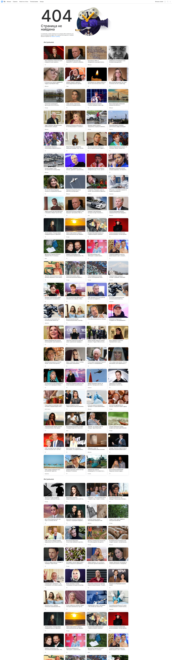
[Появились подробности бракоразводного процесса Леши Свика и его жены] (54, 508)
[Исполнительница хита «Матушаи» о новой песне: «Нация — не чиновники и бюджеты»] (97, 250)
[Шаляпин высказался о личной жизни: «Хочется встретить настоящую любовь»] (54, 357)
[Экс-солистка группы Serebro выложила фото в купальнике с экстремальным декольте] (118, 594)
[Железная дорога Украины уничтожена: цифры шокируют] (118, 121)
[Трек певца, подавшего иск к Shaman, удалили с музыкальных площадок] (75, 164)
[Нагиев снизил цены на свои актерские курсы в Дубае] (54, 594)
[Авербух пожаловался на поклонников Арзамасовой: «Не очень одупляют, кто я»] (75, 250)
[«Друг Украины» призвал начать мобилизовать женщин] (54, 121)
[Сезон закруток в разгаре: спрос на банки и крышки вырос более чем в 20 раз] (54, 400)
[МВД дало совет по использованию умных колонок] (97, 443)
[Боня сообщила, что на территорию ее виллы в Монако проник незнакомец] (75, 400)
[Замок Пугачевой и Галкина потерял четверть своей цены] (54, 551)
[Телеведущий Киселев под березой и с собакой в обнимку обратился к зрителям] (75, 56)
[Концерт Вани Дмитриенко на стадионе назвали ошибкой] (97, 228)
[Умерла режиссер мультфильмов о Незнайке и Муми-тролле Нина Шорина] (54, 207)
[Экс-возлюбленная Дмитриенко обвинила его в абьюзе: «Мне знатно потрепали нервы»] (75, 293)
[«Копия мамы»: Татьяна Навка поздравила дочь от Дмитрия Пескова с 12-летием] (54, 228)
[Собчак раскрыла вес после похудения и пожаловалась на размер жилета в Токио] (97, 573)
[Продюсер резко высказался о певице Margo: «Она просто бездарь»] (54, 486)
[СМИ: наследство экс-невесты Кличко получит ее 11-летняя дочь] (54, 443)
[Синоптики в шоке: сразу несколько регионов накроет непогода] (75, 271)
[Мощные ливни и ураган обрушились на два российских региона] (97, 121)
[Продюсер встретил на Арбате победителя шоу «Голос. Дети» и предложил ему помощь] (97, 164)
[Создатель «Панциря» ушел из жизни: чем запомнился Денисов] (97, 185)
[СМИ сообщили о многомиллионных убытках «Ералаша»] (118, 551)
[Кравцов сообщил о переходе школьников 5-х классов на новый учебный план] (54, 529)
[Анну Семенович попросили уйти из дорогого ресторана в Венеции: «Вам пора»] (54, 56)
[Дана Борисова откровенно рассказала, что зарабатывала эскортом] (75, 443)
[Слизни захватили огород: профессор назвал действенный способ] (118, 422)
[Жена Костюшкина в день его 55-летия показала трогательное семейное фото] (75, 379)
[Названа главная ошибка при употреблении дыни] (97, 594)
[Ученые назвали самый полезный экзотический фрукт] (75, 551)
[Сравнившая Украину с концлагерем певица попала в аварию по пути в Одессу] (54, 142)
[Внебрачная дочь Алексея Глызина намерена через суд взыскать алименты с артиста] (97, 99)
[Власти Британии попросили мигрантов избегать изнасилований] (118, 99)
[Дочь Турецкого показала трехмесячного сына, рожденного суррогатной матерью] (118, 336)
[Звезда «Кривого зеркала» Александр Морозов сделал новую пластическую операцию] (75, 78)
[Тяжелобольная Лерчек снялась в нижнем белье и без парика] (54, 422)
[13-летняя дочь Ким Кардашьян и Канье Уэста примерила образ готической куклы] (54, 379)
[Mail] (2, 1)
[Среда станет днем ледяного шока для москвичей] (118, 644)
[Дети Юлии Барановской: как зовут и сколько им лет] (54, 644)
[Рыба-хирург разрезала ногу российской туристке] (54, 465)
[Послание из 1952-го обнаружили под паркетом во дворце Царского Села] (97, 56)
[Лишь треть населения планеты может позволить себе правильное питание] (118, 486)
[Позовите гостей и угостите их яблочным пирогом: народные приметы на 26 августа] (118, 508)
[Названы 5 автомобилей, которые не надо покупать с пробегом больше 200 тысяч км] (97, 207)
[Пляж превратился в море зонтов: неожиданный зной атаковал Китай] (97, 271)
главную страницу (55, 36)
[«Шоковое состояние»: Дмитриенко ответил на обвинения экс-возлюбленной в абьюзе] (118, 379)
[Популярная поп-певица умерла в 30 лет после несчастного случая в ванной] (97, 78)
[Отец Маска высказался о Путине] (97, 314)
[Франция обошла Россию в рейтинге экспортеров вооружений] (75, 185)
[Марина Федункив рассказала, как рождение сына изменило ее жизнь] (54, 336)
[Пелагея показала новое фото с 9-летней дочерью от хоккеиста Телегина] (75, 121)
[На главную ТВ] (4, 1)
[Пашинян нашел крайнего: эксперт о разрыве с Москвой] (118, 271)
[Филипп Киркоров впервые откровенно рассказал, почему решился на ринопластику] (75, 529)
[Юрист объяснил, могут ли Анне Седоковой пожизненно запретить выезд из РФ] (75, 357)
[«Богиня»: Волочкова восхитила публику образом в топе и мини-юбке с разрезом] (54, 271)
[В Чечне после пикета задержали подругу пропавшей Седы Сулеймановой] (54, 78)
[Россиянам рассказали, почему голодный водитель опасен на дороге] (75, 422)
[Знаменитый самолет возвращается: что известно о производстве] (97, 465)
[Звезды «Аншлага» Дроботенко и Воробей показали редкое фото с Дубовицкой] (118, 443)
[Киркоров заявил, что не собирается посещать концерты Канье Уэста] (75, 508)
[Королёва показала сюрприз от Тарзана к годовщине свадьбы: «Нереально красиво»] (75, 644)
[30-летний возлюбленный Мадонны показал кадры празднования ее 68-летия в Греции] (118, 465)
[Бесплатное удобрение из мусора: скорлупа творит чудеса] (118, 400)
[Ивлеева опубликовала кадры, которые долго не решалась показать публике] (54, 293)
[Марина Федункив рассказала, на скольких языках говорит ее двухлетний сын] (118, 142)
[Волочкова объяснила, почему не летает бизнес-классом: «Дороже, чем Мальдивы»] (97, 529)
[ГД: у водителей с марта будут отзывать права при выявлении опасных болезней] (75, 486)
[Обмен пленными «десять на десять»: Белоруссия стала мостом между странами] (97, 379)
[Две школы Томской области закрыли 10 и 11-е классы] (54, 250)
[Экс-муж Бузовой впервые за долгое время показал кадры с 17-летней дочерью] (97, 142)
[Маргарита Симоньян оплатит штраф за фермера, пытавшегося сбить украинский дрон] (118, 164)
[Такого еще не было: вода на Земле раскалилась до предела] (75, 228)
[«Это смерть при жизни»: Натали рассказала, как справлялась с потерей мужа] (118, 357)
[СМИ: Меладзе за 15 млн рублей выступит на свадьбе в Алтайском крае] (97, 293)
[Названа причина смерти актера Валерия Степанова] (75, 465)
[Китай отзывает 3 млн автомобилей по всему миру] (54, 164)
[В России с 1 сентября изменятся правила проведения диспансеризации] (118, 185)
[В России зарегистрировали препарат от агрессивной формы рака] (97, 400)
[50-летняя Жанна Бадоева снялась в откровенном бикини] (54, 185)
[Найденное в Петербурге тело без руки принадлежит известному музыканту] (118, 56)
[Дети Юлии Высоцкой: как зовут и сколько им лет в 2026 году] (118, 78)
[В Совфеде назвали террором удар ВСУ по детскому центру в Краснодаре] (97, 508)
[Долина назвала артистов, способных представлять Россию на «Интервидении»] (97, 486)
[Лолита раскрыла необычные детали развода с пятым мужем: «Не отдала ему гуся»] (118, 228)
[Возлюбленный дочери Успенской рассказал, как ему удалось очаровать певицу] (75, 314)
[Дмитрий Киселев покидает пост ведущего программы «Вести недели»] (75, 207)
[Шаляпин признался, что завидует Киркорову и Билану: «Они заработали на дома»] (118, 622)
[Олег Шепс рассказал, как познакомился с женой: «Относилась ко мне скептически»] (97, 551)
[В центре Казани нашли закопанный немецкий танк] (97, 644)
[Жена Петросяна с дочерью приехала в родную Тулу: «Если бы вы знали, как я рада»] (75, 142)
